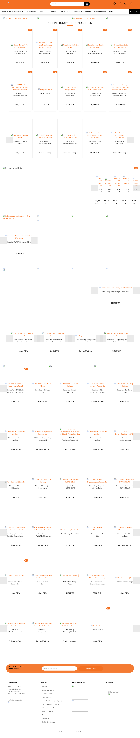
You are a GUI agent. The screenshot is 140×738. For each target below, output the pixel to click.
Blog (111, 11)
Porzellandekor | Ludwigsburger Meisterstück (85, 340)
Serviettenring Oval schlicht (70, 534)
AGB (43, 715)
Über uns (134, 11)
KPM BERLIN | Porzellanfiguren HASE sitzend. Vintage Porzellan (95, 52)
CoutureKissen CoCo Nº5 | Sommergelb (20, 52)
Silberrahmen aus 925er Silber (97, 535)
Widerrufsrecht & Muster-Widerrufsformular (50, 709)
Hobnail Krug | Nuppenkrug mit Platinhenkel (116, 292)
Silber (53, 11)
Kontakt (44, 687)
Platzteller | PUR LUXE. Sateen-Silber (19, 242)
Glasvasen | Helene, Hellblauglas (15, 487)
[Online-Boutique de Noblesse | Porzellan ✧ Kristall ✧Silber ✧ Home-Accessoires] (27, 4)
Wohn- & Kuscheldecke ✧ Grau (42, 583)
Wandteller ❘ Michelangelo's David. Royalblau (15, 631)
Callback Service (47, 694)
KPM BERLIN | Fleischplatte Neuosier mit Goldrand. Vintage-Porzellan (70, 439)
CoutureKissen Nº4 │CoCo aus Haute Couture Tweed (95, 94)
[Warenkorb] (131, 4)
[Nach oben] (134, 734)
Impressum (45, 718)
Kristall (44, 11)
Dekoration (65, 11)
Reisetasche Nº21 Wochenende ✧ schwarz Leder (97, 391)
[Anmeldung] (120, 4)
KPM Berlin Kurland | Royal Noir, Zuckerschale (95, 142)
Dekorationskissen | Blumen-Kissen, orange (97, 583)
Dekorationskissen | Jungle (124, 582)
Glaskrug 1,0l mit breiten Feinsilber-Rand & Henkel (15, 535)
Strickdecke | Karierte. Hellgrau (70, 391)
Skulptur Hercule (45, 93)
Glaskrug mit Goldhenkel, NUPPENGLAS (70, 487)
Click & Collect (47, 697)
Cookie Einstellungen (48, 722)
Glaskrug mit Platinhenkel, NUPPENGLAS (124, 487)
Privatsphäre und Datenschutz (51, 704)
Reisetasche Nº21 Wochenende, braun (45, 142)
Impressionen (100, 11)
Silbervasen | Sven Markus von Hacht (124, 535)
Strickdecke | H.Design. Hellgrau (70, 52)
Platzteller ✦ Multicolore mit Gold (70, 142)
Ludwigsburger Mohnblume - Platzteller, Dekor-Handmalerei (120, 142)
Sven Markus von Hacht (13, 11)
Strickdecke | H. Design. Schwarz (42, 391)
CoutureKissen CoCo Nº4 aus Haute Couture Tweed (23, 340)
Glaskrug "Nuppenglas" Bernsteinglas (42, 487)
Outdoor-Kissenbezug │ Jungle (70, 583)
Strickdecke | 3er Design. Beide (70, 94)
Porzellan (32, 11)
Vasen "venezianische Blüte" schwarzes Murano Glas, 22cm (54, 340)
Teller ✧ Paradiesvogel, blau (125, 439)
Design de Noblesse (82, 11)
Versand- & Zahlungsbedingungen (52, 701)
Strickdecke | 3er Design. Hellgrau (124, 391)
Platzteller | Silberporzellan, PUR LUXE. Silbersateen (42, 535)
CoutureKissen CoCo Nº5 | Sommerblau (119, 52)
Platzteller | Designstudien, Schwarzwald (42, 439)
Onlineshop (62, 732)
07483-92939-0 (14, 686)
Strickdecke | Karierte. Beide (20, 142)
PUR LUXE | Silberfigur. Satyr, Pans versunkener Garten (20, 94)
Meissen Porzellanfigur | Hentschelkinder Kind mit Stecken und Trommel (119, 94)
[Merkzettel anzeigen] (126, 4)
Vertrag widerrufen (48, 690)
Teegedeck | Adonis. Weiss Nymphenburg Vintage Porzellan (45, 52)
